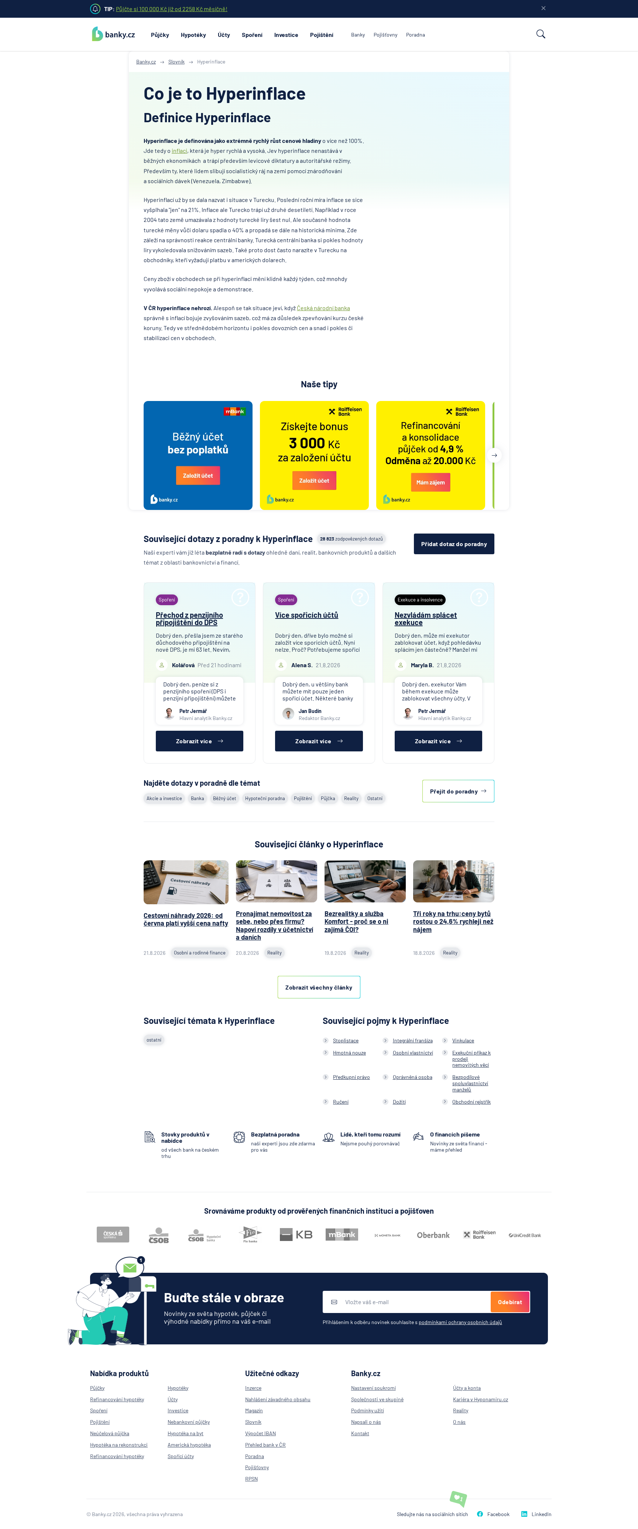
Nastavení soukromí (373, 1388)
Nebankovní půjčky (189, 1422)
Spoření (252, 34)
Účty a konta (467, 1388)
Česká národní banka (323, 307)
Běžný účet (224, 798)
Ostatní (375, 798)
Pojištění (321, 34)
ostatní (154, 1040)
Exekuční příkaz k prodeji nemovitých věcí (471, 1058)
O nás (459, 1422)
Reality (351, 798)
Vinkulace (463, 1040)
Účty (224, 34)
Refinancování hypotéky (117, 1399)
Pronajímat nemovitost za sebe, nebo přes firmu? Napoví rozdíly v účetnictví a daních (274, 925)
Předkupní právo (351, 1077)
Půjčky (160, 34)
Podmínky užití (367, 1410)
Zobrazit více (194, 740)
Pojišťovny (385, 34)
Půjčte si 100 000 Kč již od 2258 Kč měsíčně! (171, 8)
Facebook (498, 1514)
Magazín (254, 1410)
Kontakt (360, 1433)
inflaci (179, 150)
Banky (358, 34)
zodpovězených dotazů (351, 539)
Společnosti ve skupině (377, 1399)
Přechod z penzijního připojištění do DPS (189, 618)
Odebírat (510, 1301)
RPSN (251, 1478)
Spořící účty (181, 1456)
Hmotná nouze (349, 1052)
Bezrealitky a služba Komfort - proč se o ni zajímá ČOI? (356, 921)
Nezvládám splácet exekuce (426, 618)
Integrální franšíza (413, 1040)
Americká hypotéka (189, 1444)
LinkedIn (542, 1514)
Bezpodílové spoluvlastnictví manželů (470, 1083)
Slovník (253, 1422)
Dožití (399, 1101)
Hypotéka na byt (185, 1433)
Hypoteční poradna (265, 798)
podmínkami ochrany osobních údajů (460, 1322)
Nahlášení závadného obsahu (278, 1399)
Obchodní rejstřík (471, 1101)
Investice (286, 34)
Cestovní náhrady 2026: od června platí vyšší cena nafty (186, 919)
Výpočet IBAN (260, 1433)
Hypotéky (193, 34)
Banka (197, 798)
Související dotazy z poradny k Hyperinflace (228, 538)
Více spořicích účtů (306, 614)
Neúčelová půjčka (109, 1433)
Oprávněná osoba (412, 1077)
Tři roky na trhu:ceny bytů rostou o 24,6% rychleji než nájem (453, 921)
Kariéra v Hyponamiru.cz (480, 1399)
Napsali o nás (366, 1422)
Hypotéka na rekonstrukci (119, 1444)
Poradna (415, 34)
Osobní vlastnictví (413, 1052)
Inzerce (253, 1388)
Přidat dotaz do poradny (454, 543)
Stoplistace (346, 1040)
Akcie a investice (164, 798)
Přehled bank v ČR (265, 1444)
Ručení (341, 1101)
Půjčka (328, 798)
